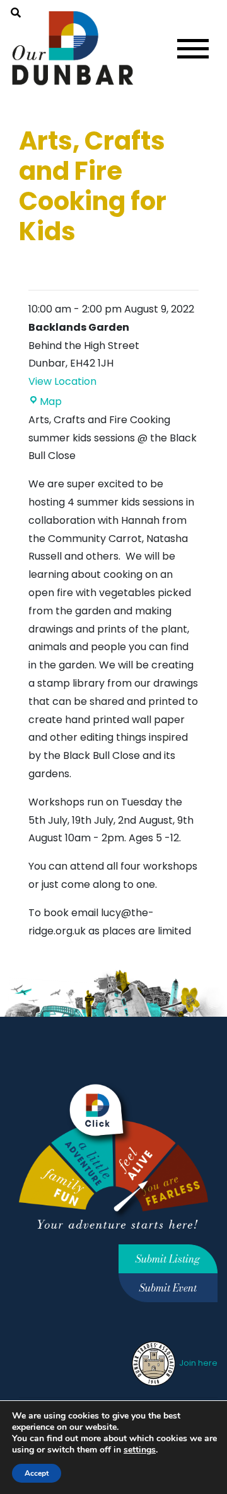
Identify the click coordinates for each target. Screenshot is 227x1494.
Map (51, 401)
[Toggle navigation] (193, 49)
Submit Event (168, 1287)
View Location (62, 381)
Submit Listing (168, 1258)
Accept (37, 1473)
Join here (197, 1363)
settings (140, 1450)
